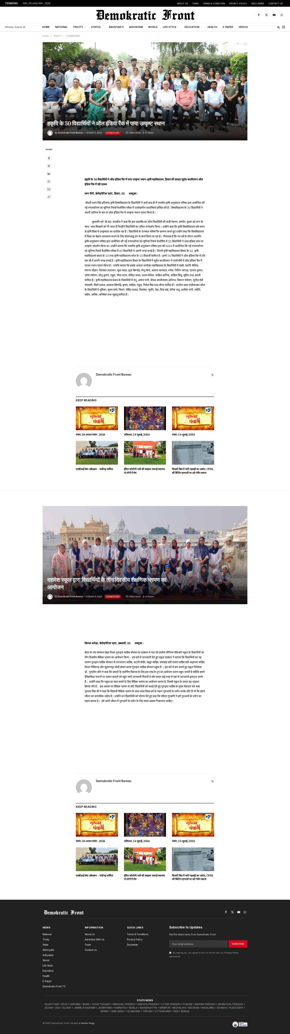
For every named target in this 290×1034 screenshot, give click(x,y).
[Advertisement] (145, 160)
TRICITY (78, 27)
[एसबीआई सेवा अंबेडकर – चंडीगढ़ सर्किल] (97, 453)
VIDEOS (243, 27)
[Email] (49, 189)
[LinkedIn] (49, 173)
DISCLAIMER (257, 3)
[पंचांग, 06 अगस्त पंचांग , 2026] (97, 418)
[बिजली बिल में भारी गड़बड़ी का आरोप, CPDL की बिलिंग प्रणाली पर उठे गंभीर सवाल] (193, 453)
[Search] (278, 27)
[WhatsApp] (49, 181)
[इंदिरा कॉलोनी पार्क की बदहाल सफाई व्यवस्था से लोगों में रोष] (145, 453)
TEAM (195, 3)
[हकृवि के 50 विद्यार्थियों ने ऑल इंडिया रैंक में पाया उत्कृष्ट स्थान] (145, 91)
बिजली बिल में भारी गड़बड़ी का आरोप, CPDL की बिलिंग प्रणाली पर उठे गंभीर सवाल (193, 470)
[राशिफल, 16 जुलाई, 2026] (145, 418)
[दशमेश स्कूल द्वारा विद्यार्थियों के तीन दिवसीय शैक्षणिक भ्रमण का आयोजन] (145, 555)
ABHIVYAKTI (116, 27)
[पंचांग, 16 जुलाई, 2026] (193, 418)
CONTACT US (275, 3)
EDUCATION (192, 27)
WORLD (153, 27)
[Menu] (283, 27)
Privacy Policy (231, 952)
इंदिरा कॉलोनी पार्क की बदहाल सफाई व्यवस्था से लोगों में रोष (144, 470)
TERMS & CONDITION (214, 3)
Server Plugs (87, 1023)
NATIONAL (61, 27)
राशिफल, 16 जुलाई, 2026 (137, 434)
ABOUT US (182, 3)
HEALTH (212, 27)
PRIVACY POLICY (238, 3)
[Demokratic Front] (145, 15)
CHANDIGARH (112, 133)
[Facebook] (49, 158)
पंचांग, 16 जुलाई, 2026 (183, 434)
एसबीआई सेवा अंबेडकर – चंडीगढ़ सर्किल (94, 469)
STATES (96, 27)
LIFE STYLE (169, 27)
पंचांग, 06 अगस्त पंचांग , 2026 (36, 3)
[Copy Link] (49, 197)
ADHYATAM (136, 27)
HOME (46, 27)
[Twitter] (49, 166)
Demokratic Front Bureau (70, 132)
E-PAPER (228, 27)
